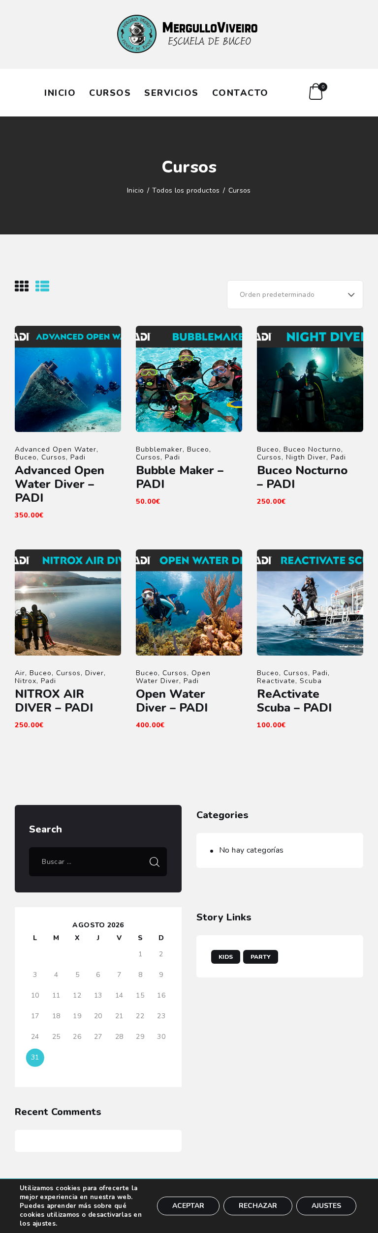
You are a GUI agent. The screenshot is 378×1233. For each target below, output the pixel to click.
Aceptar (188, 1205)
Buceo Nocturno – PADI (302, 477)
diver (94, 673)
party (261, 957)
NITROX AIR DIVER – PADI (54, 701)
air (20, 673)
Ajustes (326, 1205)
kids (226, 957)
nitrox (25, 681)
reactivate (276, 681)
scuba (311, 681)
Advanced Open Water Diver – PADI (59, 484)
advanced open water (55, 449)
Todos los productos (186, 190)
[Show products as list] (42, 286)
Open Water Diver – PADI (172, 701)
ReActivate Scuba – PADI (294, 701)
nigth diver (306, 457)
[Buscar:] (98, 861)
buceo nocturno (312, 449)
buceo (26, 457)
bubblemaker (159, 449)
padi (78, 457)
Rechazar (258, 1205)
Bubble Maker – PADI (179, 477)
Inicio (135, 190)
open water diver (173, 677)
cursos (53, 457)
